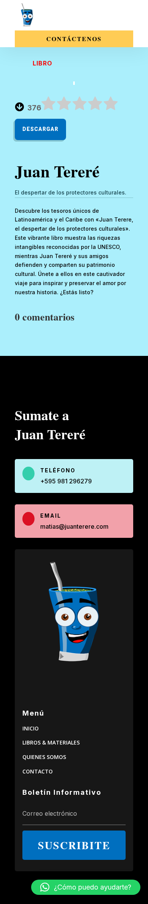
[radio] (48, 104)
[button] (85, 887)
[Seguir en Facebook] (84, 684)
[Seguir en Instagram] (64, 685)
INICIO (30, 728)
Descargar (40, 129)
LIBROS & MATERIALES (51, 742)
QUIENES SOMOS (44, 757)
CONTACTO (37, 771)
